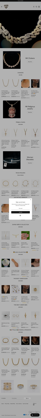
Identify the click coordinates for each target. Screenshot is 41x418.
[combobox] (12, 214)
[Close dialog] (30, 194)
